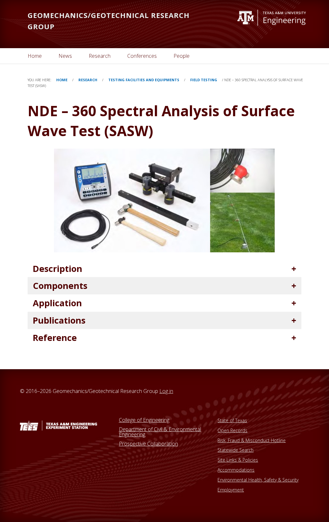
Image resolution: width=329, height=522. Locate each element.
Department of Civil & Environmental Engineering (160, 432)
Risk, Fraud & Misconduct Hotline (252, 440)
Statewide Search (235, 450)
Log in (166, 391)
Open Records (232, 430)
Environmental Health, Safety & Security (258, 480)
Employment (231, 490)
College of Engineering (144, 419)
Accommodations (236, 470)
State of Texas (232, 420)
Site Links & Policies (238, 460)
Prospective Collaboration (148, 443)
